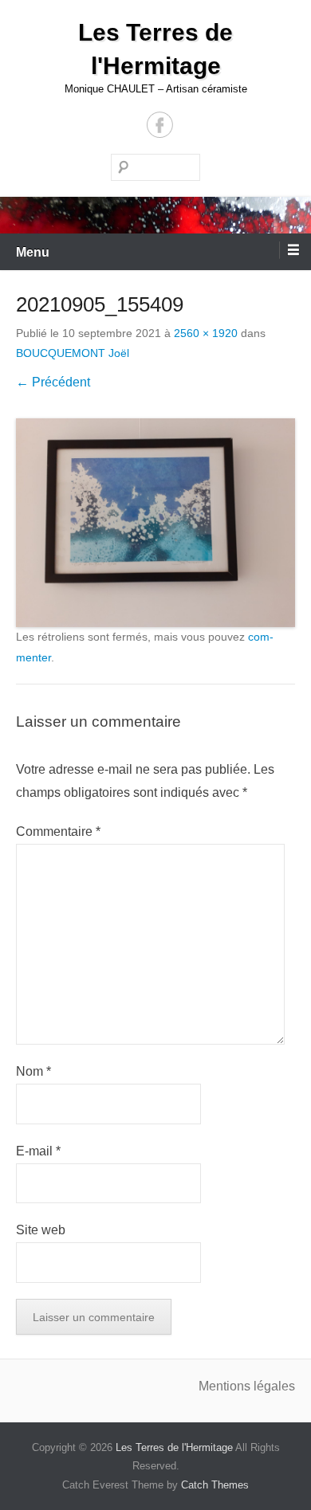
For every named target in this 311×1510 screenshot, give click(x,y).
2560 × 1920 (206, 333)
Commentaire (58, 831)
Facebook (160, 125)
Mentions (226, 1386)
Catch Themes (215, 1485)
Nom (33, 1071)
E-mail (38, 1151)
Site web (40, 1230)
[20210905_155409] (155, 523)
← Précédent (53, 382)
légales (274, 1386)
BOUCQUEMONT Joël (72, 353)
